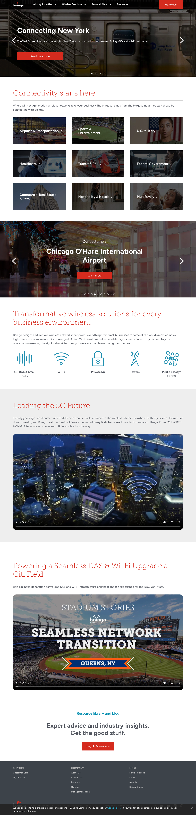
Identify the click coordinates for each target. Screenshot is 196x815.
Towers (134, 372)
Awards (133, 782)
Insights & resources (98, 746)
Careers (75, 787)
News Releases (137, 772)
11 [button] (114, 294)
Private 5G (98, 372)
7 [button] (101, 294)
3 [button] (98, 73)
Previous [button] (14, 40)
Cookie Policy (114, 808)
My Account (171, 4)
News (132, 777)
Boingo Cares (136, 787)
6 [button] (98, 294)
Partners (75, 782)
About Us (76, 772)
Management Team (80, 791)
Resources (122, 4)
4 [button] (101, 73)
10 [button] (111, 294)
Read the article (40, 56)
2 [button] (95, 73)
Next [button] (182, 40)
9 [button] (108, 294)
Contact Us (77, 777)
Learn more (94, 266)
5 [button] (104, 73)
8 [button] (104, 294)
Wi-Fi (61, 372)
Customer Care (20, 772)
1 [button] (91, 73)
